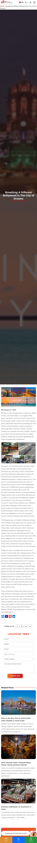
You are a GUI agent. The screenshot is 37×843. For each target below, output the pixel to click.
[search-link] (31, 2)
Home (2, 6)
